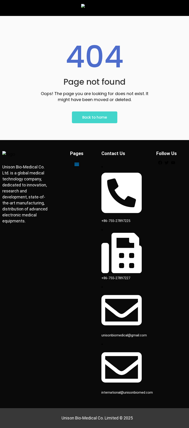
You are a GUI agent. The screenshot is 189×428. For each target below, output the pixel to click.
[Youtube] (173, 163)
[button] (76, 164)
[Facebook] (160, 163)
